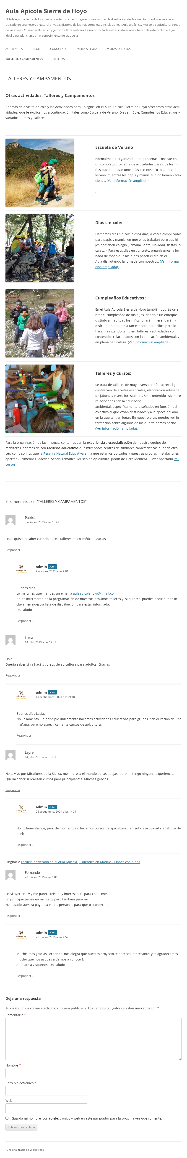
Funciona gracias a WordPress (24, 1150)
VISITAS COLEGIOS (119, 49)
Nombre (13, 1065)
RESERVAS (59, 59)
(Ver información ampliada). (149, 342)
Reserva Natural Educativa (63, 453)
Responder (12, 550)
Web (8, 1100)
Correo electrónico (20, 1083)
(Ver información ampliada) (127, 180)
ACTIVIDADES (14, 49)
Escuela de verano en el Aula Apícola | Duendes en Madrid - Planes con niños (80, 862)
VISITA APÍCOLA (87, 49)
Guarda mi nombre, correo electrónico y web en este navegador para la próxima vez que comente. (87, 1118)
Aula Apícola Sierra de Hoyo (46, 11)
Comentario (15, 1015)
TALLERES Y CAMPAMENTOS (24, 59)
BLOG (36, 49)
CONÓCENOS (58, 49)
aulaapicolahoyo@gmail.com (95, 593)
